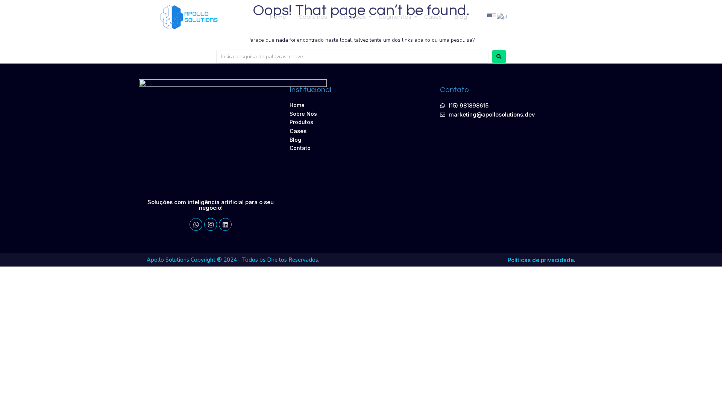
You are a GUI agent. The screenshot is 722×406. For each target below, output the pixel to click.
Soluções (353, 17)
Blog (461, 17)
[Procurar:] (352, 57)
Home (278, 17)
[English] (492, 16)
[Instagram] (210, 224)
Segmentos (395, 17)
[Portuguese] (502, 16)
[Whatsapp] (559, 17)
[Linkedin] (544, 17)
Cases (433, 17)
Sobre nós (313, 17)
